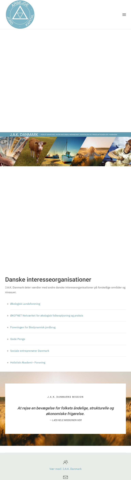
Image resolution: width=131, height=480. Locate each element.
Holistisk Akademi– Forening (27, 362)
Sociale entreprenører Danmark (29, 350)
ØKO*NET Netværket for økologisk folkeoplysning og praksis (46, 315)
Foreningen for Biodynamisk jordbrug (32, 327)
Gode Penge (17, 339)
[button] (124, 14)
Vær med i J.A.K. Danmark (65, 468)
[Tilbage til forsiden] (20, 14)
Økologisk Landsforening (25, 303)
